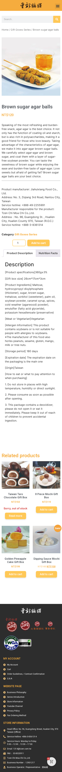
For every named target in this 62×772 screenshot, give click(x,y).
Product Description (20, 253)
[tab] (19, 253)
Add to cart (38, 243)
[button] (57, 6)
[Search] (56, 19)
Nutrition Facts (48, 253)
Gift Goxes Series (21, 29)
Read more (15, 515)
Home (5, 29)
